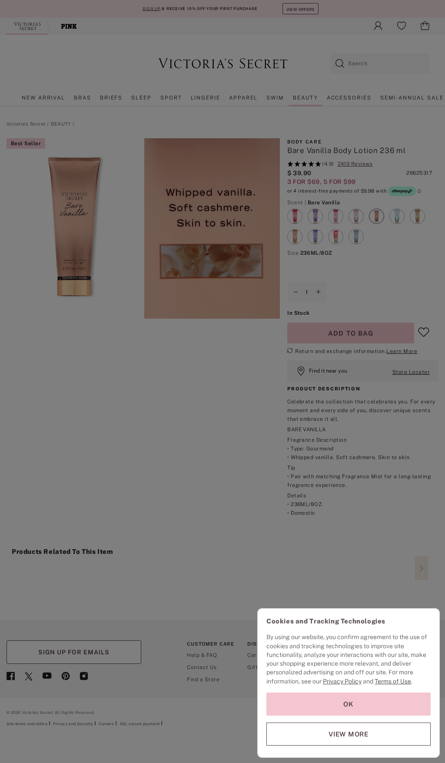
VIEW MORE (349, 734)
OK (348, 704)
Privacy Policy (342, 681)
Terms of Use (393, 681)
